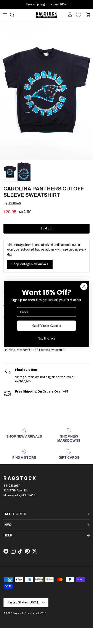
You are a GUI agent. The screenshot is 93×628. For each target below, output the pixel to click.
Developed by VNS (35, 613)
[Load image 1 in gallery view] (46, 90)
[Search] (14, 15)
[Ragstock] (46, 14)
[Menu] (5, 15)
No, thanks (46, 338)
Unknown (14, 203)
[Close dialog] (84, 286)
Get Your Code (46, 325)
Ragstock (18, 613)
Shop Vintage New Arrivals (29, 264)
